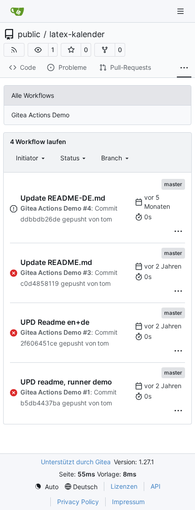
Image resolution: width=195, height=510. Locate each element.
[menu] (178, 231)
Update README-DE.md (62, 197)
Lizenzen (124, 486)
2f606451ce (38, 343)
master (173, 184)
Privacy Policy (78, 501)
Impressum (128, 501)
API (156, 486)
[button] (38, 50)
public (29, 34)
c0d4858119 (39, 283)
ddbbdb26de (40, 219)
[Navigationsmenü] (181, 11)
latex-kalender (77, 34)
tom (106, 219)
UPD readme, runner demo (66, 381)
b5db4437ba (40, 403)
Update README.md (56, 262)
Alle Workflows (32, 95)
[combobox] (31, 158)
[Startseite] (17, 11)
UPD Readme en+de (54, 322)
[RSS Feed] (14, 50)
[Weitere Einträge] (184, 67)
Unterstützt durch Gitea (76, 462)
